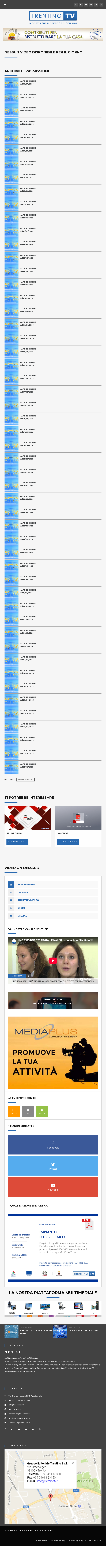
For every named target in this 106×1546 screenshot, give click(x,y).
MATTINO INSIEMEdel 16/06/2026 (28, 256)
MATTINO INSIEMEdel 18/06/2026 (28, 229)
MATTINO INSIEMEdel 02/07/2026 (28, 95)
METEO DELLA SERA (77, 1331)
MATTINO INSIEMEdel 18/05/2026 (28, 524)
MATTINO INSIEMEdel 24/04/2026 (28, 725)
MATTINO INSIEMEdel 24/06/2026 (28, 176)
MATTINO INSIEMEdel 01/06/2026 (28, 390)
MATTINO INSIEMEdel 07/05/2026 (28, 618)
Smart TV (14, 1110)
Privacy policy (76, 1540)
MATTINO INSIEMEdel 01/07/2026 (28, 109)
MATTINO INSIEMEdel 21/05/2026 (28, 484)
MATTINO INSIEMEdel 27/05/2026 (28, 430)
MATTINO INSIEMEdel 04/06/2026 (28, 363)
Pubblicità (41, 1540)
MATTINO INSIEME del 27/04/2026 (28, 712)
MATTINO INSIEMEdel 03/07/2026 (28, 82)
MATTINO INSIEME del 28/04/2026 (28, 698)
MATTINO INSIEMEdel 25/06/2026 (28, 162)
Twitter (53, 1163)
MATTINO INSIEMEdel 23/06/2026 (28, 189)
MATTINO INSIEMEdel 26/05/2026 (28, 444)
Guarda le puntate (17, 842)
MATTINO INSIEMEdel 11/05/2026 (28, 591)
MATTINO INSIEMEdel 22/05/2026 (28, 470)
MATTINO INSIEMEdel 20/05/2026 (28, 497)
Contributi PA (94, 1540)
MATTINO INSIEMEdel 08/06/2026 (28, 337)
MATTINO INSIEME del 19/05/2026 (28, 511)
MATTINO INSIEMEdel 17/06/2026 (28, 243)
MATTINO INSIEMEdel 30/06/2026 (28, 122)
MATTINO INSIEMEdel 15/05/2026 (28, 537)
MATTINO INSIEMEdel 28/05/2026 (28, 417)
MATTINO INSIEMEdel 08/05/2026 (28, 604)
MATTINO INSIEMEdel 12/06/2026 (28, 283)
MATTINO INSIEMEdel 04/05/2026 (28, 658)
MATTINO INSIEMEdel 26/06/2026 (28, 149)
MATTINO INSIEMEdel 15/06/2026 (28, 270)
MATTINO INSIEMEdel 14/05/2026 (28, 551)
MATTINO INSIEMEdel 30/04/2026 (28, 671)
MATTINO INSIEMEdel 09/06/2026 (28, 323)
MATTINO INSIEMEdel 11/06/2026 (28, 296)
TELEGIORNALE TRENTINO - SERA (34, 1331)
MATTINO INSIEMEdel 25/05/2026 (28, 457)
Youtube (53, 1184)
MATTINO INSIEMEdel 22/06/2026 (28, 203)
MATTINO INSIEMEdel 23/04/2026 (28, 738)
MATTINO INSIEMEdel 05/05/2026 (28, 645)
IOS (28, 1110)
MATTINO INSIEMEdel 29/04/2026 (28, 685)
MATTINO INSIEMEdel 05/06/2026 (28, 350)
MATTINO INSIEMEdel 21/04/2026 (28, 765)
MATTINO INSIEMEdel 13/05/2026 (28, 564)
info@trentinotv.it (16, 1405)
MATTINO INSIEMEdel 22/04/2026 (28, 752)
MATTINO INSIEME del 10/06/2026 (28, 310)
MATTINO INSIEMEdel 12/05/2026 (28, 578)
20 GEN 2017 (17, 976)
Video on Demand (25, 779)
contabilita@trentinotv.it (19, 1414)
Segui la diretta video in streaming (53, 1003)
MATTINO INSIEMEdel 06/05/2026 (28, 631)
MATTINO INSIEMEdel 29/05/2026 (28, 404)
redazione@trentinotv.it (19, 1423)
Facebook (53, 1142)
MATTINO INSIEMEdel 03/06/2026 (28, 377)
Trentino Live (53, 999)
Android (42, 1110)
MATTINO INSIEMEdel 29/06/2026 (28, 136)
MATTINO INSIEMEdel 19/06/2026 (28, 216)
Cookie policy (58, 1540)
